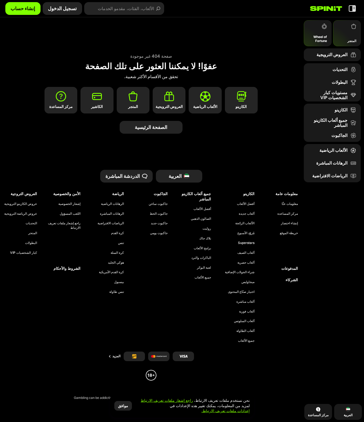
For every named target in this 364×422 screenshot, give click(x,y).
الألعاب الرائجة (244, 223)
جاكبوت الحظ (158, 214)
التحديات (31, 223)
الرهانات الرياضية (112, 204)
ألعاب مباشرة (245, 301)
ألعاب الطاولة (245, 331)
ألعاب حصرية (245, 262)
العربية (175, 176)
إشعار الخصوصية (69, 204)
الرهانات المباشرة (112, 214)
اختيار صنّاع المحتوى (241, 292)
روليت (207, 228)
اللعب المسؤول (70, 214)
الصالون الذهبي (201, 219)
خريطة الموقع (289, 233)
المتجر (32, 233)
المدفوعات (289, 268)
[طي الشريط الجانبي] (352, 8)
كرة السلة (117, 253)
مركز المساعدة (287, 214)
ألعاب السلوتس (244, 321)
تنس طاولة (116, 292)
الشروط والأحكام (67, 268)
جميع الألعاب (246, 341)
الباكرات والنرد (201, 258)
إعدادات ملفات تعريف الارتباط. (225, 411)
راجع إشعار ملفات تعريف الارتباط (64, 225)
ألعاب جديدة (246, 214)
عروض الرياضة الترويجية (20, 214)
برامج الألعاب (202, 248)
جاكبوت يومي (158, 233)
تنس (121, 243)
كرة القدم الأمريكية (111, 272)
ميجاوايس (247, 282)
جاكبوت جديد (159, 223)
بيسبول (119, 282)
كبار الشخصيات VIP (23, 253)
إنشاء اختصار (289, 223)
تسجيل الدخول (62, 8)
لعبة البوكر (204, 267)
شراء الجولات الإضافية (239, 272)
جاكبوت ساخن (158, 204)
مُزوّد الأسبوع (245, 233)
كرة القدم (117, 233)
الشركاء (292, 279)
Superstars (246, 243)
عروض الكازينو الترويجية (20, 204)
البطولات (31, 243)
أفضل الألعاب (245, 204)
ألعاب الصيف (245, 253)
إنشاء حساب (23, 8)
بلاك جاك (205, 238)
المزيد (116, 356)
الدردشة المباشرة (123, 176)
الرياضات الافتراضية (111, 223)
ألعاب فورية (246, 311)
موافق (123, 405)
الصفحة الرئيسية (151, 127)
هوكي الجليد (116, 262)
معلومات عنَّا (290, 204)
